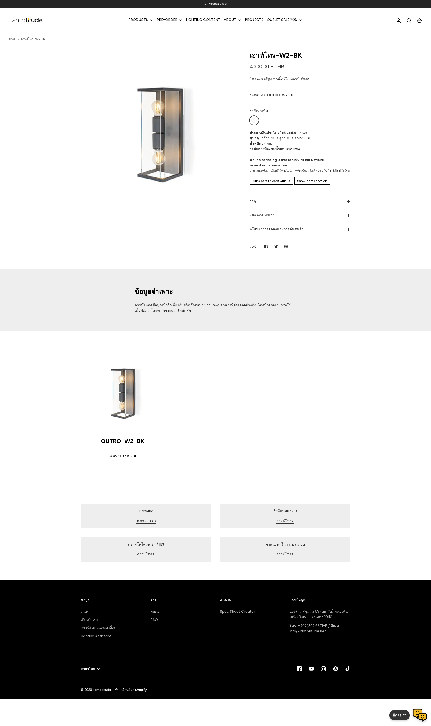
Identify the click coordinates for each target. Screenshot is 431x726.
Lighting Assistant (96, 636)
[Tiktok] (348, 669)
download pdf (122, 456)
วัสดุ (253, 201)
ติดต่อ (154, 611)
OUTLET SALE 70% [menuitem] (282, 19)
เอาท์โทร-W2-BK (33, 39)
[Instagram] (323, 669)
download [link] (146, 521)
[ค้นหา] (409, 21)
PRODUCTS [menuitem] (138, 19)
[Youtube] (311, 669)
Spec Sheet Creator (237, 611)
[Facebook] (299, 669)
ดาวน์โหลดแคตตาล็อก (99, 627)
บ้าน (12, 39)
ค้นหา (85, 611)
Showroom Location (312, 181)
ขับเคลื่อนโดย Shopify (131, 690)
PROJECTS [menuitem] (254, 19)
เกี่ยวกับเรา (89, 619)
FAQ (154, 619)
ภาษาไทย (88, 668)
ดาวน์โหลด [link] (285, 521)
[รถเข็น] (419, 21)
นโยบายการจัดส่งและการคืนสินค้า (277, 229)
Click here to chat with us (271, 181)
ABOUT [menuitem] (230, 19)
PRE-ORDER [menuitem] (167, 19)
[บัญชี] (399, 21)
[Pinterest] (336, 669)
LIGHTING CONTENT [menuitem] (203, 19)
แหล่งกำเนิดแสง (262, 215)
